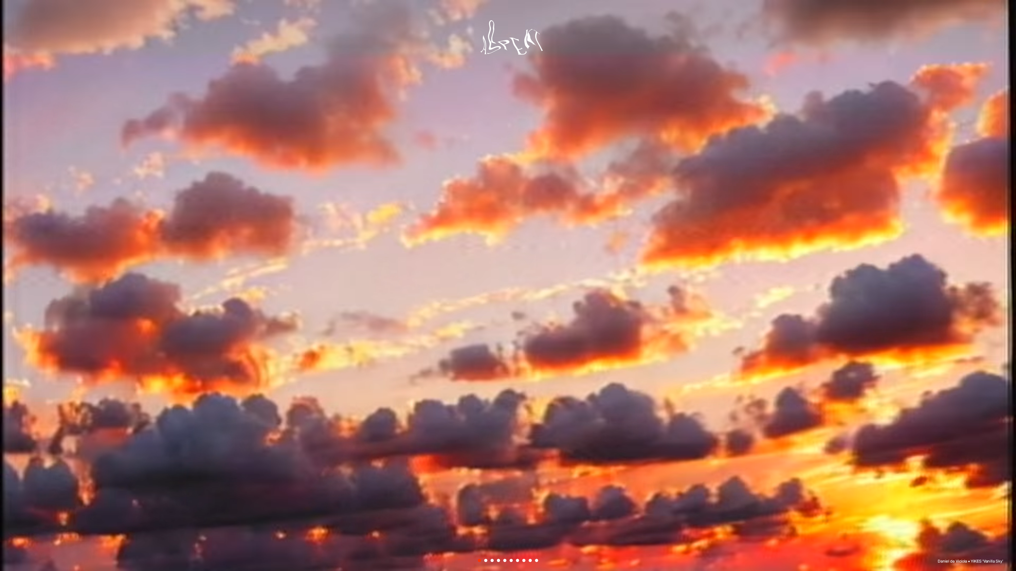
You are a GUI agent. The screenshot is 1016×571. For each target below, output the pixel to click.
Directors (455, 355)
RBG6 (628, 296)
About (507, 355)
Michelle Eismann (581, 277)
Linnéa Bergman (540, 296)
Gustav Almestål (585, 259)
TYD (381, 259)
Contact (557, 355)
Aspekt (508, 40)
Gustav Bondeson (414, 296)
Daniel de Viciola (464, 259)
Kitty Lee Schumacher (437, 277)
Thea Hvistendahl (502, 314)
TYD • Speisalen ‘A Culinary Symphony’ (968, 561)
